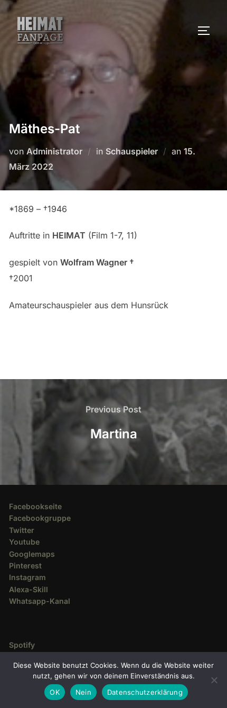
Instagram (27, 577)
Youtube (24, 541)
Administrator (54, 151)
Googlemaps (32, 553)
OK (55, 692)
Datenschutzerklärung (145, 692)
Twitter (21, 530)
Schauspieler (132, 151)
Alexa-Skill (28, 589)
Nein (83, 692)
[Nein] (214, 680)
